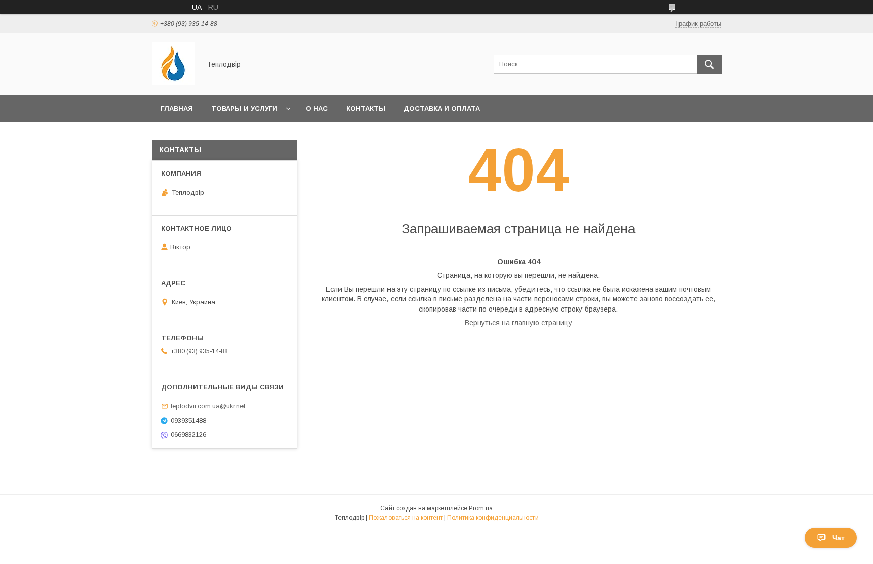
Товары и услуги (244, 108)
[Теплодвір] (173, 82)
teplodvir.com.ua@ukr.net (208, 406)
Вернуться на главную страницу (518, 323)
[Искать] (709, 64)
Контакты (365, 108)
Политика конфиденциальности (493, 517)
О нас (317, 108)
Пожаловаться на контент (406, 517)
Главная (177, 108)
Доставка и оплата (442, 108)
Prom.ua (481, 508)
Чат (838, 538)
